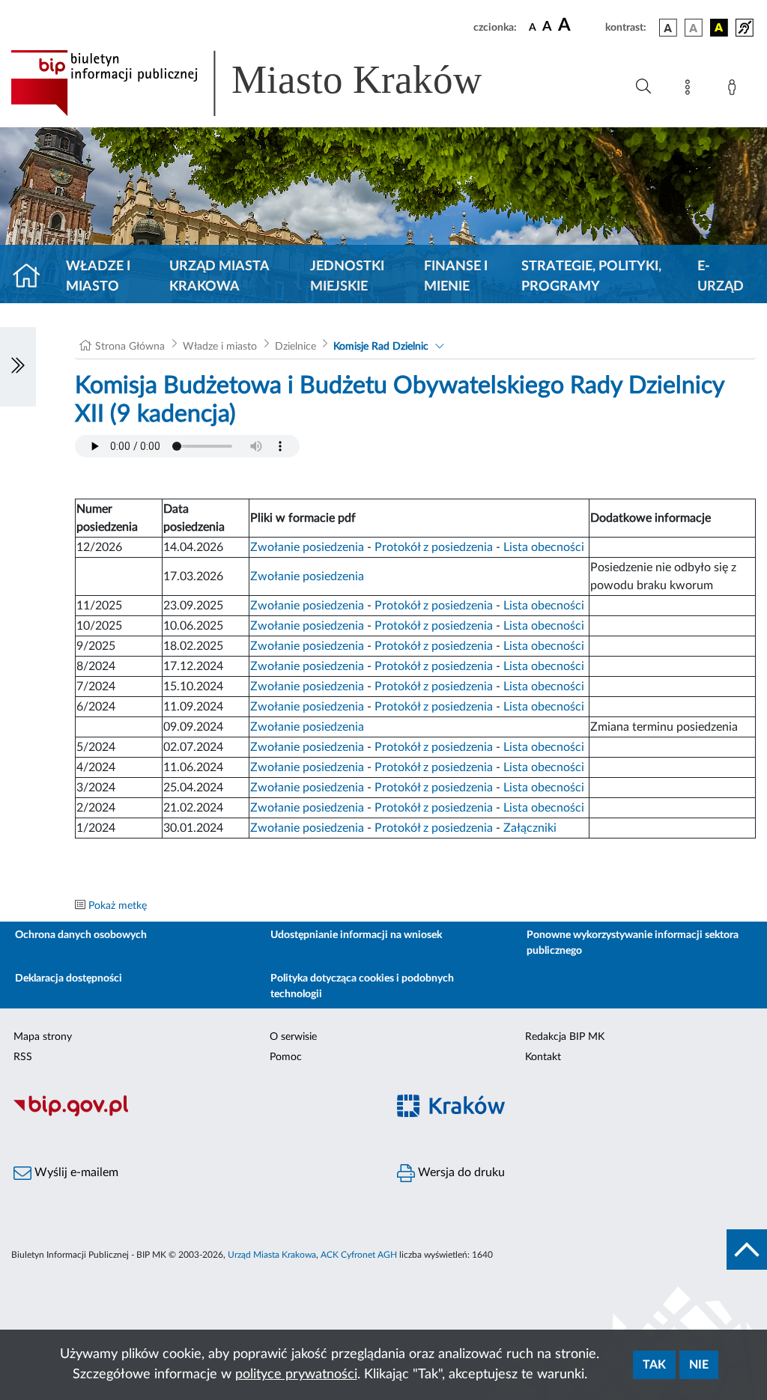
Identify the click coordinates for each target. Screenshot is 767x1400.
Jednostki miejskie (347, 276)
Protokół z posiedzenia (434, 547)
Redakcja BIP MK (564, 1037)
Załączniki (530, 828)
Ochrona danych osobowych (81, 935)
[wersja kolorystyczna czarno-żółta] (719, 27)
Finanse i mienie (456, 276)
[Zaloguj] (735, 90)
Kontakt (543, 1057)
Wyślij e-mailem (74, 1172)
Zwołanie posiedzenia (307, 547)
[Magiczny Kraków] (575, 1114)
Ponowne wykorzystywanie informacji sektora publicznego (633, 943)
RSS (22, 1057)
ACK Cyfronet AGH (359, 1254)
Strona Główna (130, 346)
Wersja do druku (460, 1172)
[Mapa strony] (691, 90)
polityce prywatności (296, 1374)
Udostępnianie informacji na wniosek (356, 935)
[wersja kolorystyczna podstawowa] (668, 27)
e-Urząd (720, 276)
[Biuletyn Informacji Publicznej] (191, 1114)
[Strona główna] (32, 277)
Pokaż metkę (117, 906)
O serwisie (293, 1037)
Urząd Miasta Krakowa (219, 276)
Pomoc (286, 1057)
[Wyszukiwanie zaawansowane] (643, 86)
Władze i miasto (98, 276)
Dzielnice (295, 346)
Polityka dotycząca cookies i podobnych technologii (362, 986)
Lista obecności (543, 547)
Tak (654, 1365)
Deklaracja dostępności (68, 978)
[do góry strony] (747, 1249)
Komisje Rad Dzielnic (380, 346)
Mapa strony (42, 1037)
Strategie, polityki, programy (591, 276)
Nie (699, 1365)
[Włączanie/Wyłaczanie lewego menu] (18, 367)
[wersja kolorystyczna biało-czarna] (693, 27)
